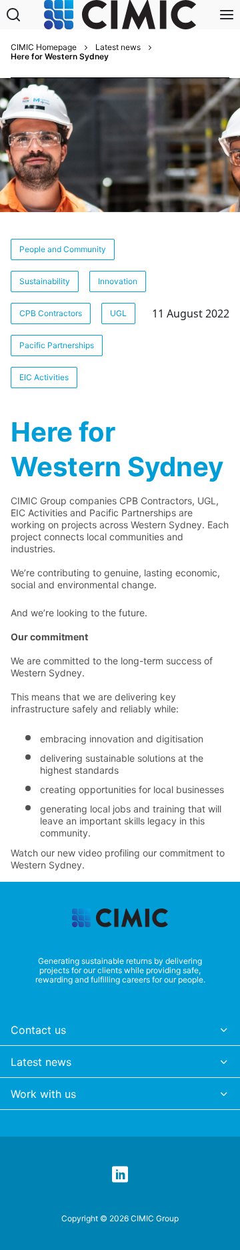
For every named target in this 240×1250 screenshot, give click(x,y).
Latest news (118, 47)
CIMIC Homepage (44, 47)
